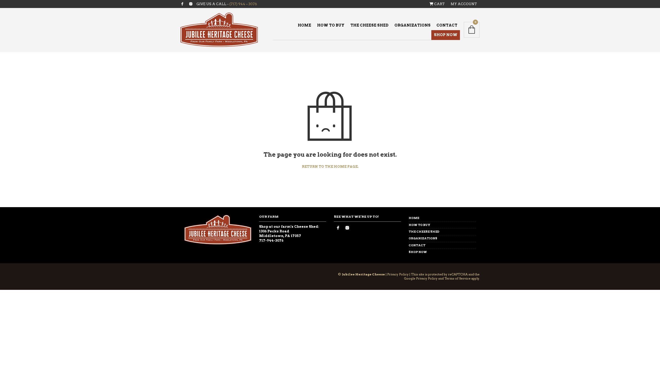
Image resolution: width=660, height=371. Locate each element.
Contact (446, 25)
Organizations (412, 25)
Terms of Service (457, 278)
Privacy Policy (398, 274)
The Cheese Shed (369, 25)
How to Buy (330, 25)
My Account (464, 4)
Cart (439, 4)
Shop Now (445, 35)
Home (304, 25)
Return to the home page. (330, 166)
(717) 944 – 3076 (243, 4)
